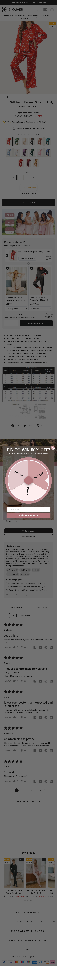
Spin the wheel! (28, 515)
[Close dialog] (52, 447)
